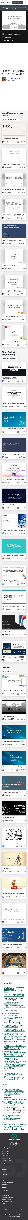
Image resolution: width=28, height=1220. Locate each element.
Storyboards (5, 1155)
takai (5, 922)
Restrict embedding (7, 1201)
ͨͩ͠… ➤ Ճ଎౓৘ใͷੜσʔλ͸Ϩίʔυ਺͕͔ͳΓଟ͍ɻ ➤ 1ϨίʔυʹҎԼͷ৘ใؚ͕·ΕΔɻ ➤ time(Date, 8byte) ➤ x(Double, (14, 1103)
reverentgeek (8, 846)
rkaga (6, 584)
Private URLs (5, 1190)
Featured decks (6, 1158)
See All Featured (7, 671)
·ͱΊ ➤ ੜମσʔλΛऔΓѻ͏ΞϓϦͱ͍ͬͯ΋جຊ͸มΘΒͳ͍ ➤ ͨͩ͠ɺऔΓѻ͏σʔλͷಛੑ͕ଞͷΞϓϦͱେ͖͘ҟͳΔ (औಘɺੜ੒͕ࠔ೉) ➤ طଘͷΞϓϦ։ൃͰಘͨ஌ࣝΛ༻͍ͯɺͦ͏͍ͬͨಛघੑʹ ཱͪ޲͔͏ (15, 1127)
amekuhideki (8, 609)
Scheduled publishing (7, 1197)
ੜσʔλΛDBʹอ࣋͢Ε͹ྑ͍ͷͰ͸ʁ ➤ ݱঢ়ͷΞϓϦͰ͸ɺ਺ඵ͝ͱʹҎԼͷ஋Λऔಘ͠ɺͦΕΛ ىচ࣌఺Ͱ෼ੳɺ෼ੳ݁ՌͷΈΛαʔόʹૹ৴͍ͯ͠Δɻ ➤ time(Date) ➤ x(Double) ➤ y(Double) (14, 1092)
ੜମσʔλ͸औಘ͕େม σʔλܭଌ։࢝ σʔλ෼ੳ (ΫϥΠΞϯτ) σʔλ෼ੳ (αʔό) (13, 1026)
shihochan (7, 558)
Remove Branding (6, 1199)
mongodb (7, 896)
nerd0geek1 (7, 142)
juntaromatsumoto (10, 660)
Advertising (5, 1184)
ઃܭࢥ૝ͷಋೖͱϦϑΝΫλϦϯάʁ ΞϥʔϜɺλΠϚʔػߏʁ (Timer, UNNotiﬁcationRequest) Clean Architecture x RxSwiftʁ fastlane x (14, 1005)
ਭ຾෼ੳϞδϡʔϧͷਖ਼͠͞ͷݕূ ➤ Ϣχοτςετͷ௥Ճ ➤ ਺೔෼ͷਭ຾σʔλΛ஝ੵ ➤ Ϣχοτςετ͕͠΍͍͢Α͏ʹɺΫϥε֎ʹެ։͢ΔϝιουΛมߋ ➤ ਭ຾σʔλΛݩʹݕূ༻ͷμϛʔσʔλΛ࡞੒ (15, 1053)
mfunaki (6, 482)
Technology (5, 1153)
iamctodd (7, 795)
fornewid (7, 634)
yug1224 (6, 508)
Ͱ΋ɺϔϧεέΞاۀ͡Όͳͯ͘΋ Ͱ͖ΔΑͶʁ (11, 1013)
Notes (3, 1203)
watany (6, 381)
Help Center (5, 1178)
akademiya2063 (9, 694)
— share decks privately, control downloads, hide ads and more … (14, 7)
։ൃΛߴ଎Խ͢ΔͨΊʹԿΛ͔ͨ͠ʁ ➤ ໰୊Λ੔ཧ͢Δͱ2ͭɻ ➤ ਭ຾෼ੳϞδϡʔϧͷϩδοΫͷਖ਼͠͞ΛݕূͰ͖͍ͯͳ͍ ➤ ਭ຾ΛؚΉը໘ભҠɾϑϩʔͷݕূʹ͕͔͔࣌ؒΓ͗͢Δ (15, 1047)
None (5, 1070)
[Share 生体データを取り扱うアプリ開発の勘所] (8, 40)
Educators (4, 1169)
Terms (11, 1215)
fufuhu (6, 457)
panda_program (9, 406)
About (6, 1215)
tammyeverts (8, 744)
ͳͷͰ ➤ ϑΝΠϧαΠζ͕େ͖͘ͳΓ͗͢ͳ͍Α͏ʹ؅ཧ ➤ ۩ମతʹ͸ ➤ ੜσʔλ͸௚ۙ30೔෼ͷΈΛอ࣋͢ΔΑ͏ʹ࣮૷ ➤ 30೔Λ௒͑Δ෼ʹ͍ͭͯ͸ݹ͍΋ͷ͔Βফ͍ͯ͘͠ (13, 1117)
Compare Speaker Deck (8, 1182)
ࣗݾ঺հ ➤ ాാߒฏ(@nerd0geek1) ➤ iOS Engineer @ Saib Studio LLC (14, 995)
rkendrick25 (8, 871)
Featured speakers (6, 1160)
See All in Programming (9, 358)
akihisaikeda (8, 431)
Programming (7, 37)
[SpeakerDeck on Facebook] (12, 1144)
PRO (13, 719)
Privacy (16, 1215)
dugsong (6, 972)
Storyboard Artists (7, 1167)
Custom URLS (5, 1195)
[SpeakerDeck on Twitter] (16, 1144)
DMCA (20, 1215)
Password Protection (7, 1193)
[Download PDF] (16, 40)
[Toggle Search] (25, 2)
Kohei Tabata (13, 78)
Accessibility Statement (14, 1216)
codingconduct (8, 820)
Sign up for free (17, 2)
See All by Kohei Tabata (9, 119)
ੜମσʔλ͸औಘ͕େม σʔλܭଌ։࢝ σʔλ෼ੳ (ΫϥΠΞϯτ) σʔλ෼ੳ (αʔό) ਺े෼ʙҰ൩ (14, 1030)
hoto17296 (7, 533)
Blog (3, 1180)
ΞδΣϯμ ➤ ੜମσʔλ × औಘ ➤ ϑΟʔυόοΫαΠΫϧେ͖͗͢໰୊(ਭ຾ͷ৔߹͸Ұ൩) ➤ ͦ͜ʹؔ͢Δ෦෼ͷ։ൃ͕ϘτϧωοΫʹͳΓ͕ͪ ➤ (13, 1017)
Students (4, 1171)
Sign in (9, 2)
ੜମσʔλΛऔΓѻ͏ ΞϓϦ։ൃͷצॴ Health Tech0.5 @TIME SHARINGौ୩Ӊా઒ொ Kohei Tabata (14, 990)
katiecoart (7, 719)
